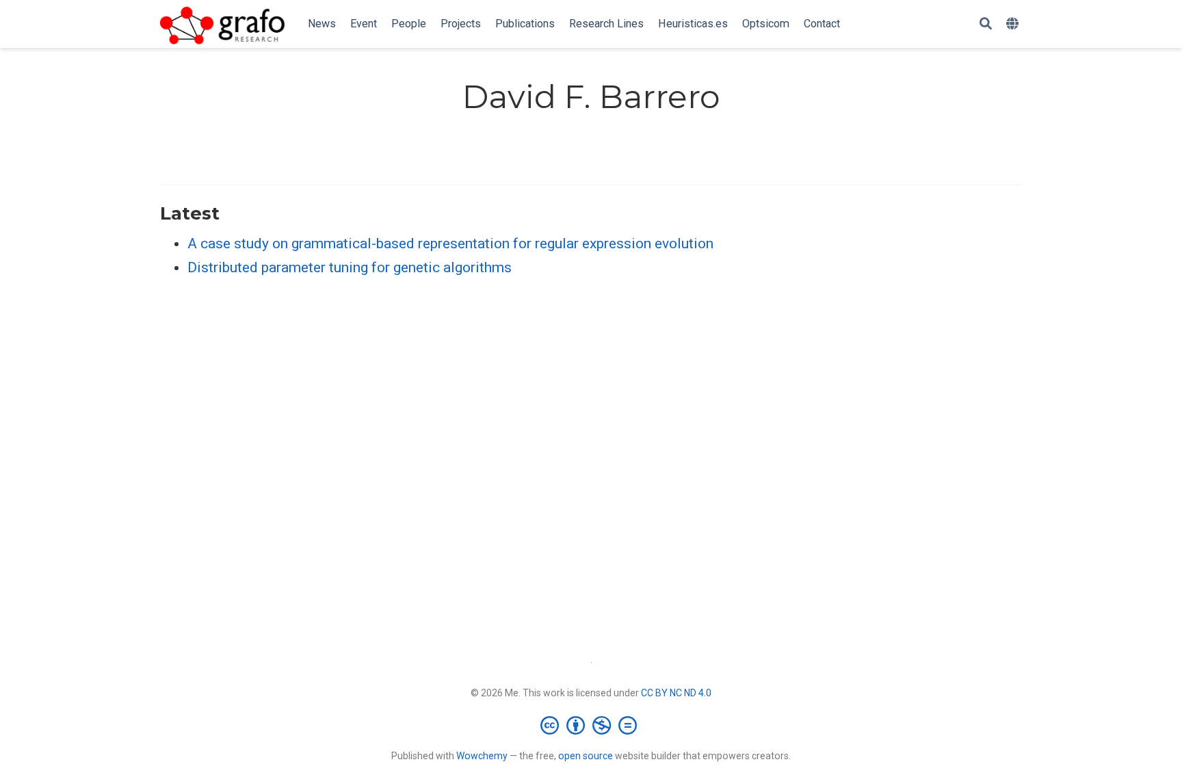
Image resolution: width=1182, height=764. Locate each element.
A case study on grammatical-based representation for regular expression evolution (450, 243)
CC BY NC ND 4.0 (676, 692)
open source (585, 755)
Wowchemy (482, 755)
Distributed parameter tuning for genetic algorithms (349, 267)
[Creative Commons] (591, 725)
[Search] (986, 24)
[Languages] (1014, 24)
